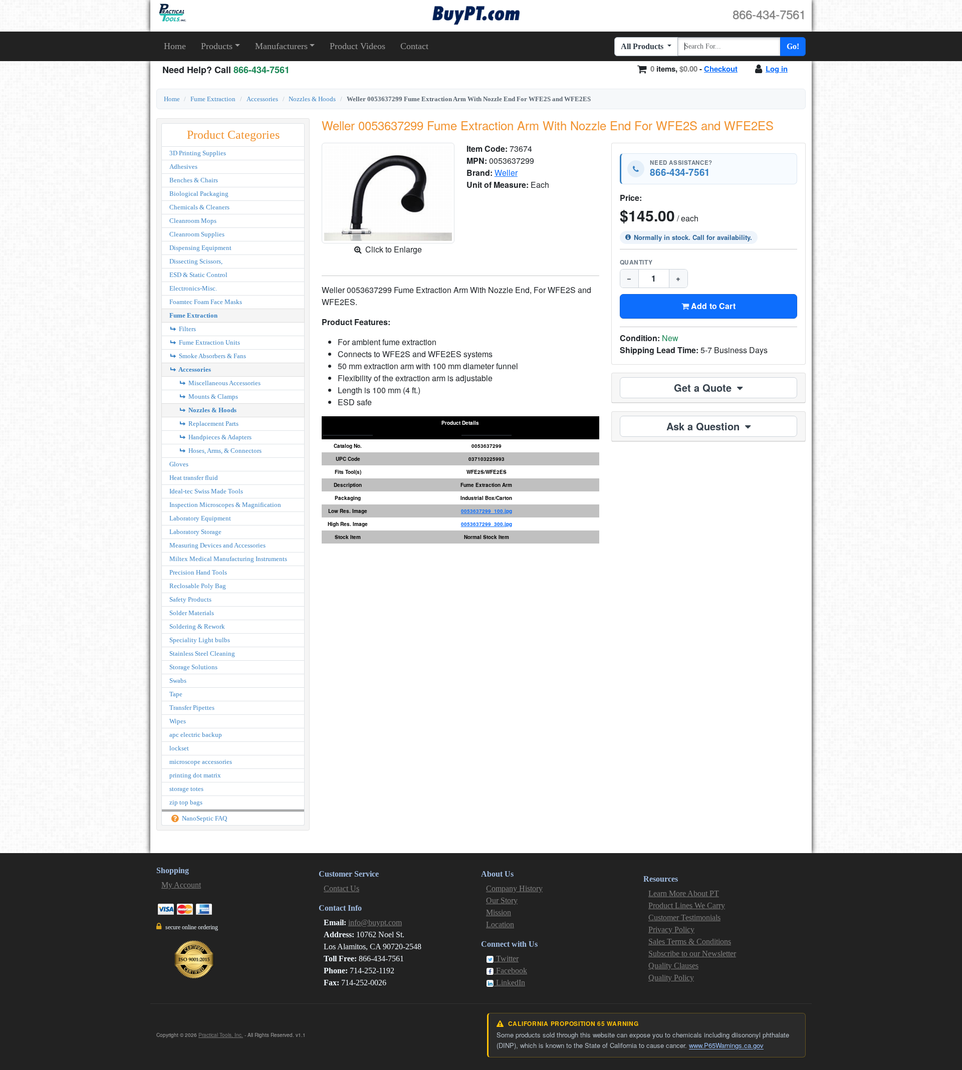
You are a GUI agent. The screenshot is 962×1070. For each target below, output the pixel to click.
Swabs (177, 680)
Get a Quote (704, 387)
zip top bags (185, 802)
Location (500, 924)
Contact (414, 46)
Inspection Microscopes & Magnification (225, 504)
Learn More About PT (683, 893)
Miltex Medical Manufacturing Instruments (228, 559)
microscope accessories (200, 761)
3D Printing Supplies (197, 153)
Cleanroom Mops (192, 220)
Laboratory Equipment (200, 518)
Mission (498, 912)
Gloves (178, 464)
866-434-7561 (680, 172)
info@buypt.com (375, 922)
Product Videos (357, 46)
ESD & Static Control (198, 275)
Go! (793, 46)
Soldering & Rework (197, 626)
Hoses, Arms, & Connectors (224, 450)
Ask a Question (704, 426)
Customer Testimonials (684, 917)
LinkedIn (509, 982)
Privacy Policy (671, 929)
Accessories (262, 99)
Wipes (177, 721)
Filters (186, 329)
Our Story (502, 900)
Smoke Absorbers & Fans (211, 356)
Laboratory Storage (195, 532)
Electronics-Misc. (193, 288)
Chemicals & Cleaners (199, 207)
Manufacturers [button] (281, 46)
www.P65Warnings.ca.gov (726, 1045)
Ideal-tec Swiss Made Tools (206, 491)
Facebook (510, 970)
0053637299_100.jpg (486, 510)
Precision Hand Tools (198, 572)
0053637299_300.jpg (486, 523)
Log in (777, 68)
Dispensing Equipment (200, 247)
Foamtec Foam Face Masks (205, 302)
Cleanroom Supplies (196, 234)
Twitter (506, 958)
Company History (514, 888)
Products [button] (216, 46)
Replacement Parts (212, 423)
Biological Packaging (198, 193)
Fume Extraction (212, 99)
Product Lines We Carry (686, 905)
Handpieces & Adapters (219, 437)
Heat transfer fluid (193, 477)
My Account (181, 885)
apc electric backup (195, 734)
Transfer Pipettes (191, 707)
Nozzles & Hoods (312, 99)
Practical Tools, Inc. (220, 1034)
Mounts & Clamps (212, 396)
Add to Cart (712, 306)
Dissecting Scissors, (195, 261)
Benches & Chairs (193, 180)
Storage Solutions (193, 667)
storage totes (186, 788)
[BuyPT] (476, 14)
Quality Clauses (673, 965)
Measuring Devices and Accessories (217, 545)
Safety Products (190, 599)
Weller (506, 172)
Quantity (636, 261)
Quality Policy (671, 977)
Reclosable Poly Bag (197, 586)
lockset (179, 748)
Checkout (721, 68)
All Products (643, 46)
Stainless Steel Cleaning (202, 653)
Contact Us (341, 888)
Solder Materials (191, 613)
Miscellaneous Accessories (224, 383)
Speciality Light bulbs (199, 640)
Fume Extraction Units (208, 342)
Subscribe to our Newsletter (692, 953)
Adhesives (183, 166)
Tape (175, 694)
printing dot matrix (195, 775)
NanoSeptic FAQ (203, 818)
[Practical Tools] (171, 13)
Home (175, 46)
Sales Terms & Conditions (689, 941)
